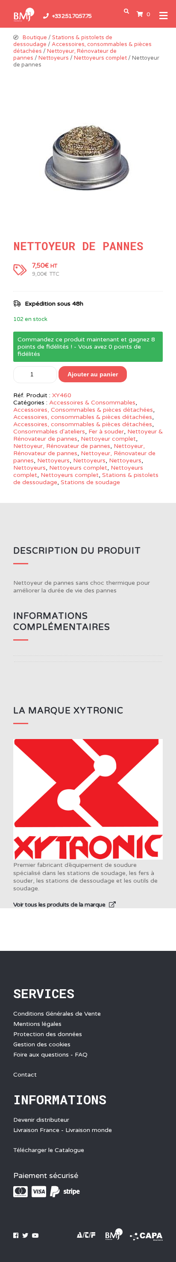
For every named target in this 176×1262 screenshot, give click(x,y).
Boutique (35, 37)
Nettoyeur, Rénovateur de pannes (61, 446)
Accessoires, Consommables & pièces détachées (83, 409)
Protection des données (47, 1034)
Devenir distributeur (41, 1119)
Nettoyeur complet (108, 438)
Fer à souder (106, 431)
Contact (25, 1074)
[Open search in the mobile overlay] (128, 11)
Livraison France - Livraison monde (62, 1130)
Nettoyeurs (53, 58)
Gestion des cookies (41, 1044)
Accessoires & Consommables (92, 402)
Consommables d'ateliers (49, 431)
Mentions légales (37, 1024)
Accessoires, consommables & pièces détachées (82, 417)
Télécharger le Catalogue (48, 1150)
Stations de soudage (90, 482)
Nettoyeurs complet (100, 58)
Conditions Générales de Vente (57, 1013)
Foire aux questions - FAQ (50, 1054)
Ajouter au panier (92, 374)
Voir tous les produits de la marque (60, 904)
